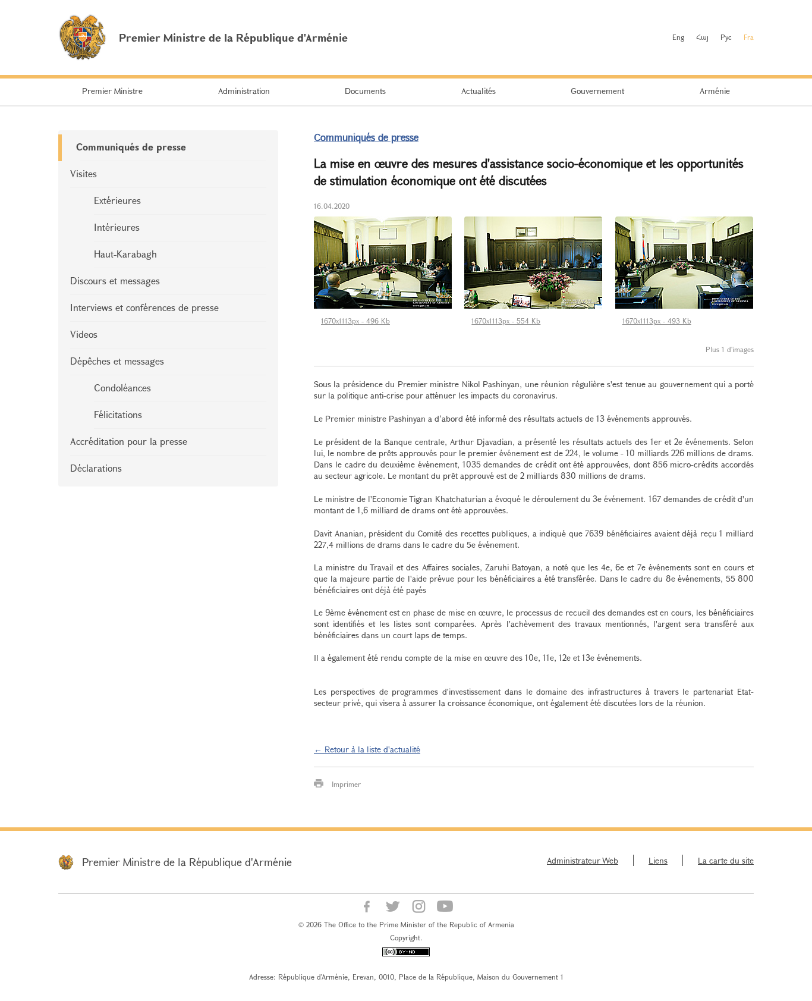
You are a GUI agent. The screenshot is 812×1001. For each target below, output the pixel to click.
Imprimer (346, 784)
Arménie (715, 90)
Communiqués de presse (131, 146)
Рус (726, 37)
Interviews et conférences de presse (144, 307)
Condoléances (122, 387)
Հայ (702, 37)
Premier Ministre (112, 90)
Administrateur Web (582, 860)
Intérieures (117, 227)
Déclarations (96, 468)
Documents (365, 90)
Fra (749, 37)
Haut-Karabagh (125, 253)
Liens (658, 860)
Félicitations (118, 414)
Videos (83, 334)
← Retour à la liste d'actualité (367, 749)
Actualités (478, 90)
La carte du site (726, 860)
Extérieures (117, 200)
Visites (83, 173)
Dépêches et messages (117, 360)
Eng (678, 37)
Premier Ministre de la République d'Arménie (187, 862)
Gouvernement (597, 90)
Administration (244, 90)
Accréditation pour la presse (128, 441)
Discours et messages (115, 280)
